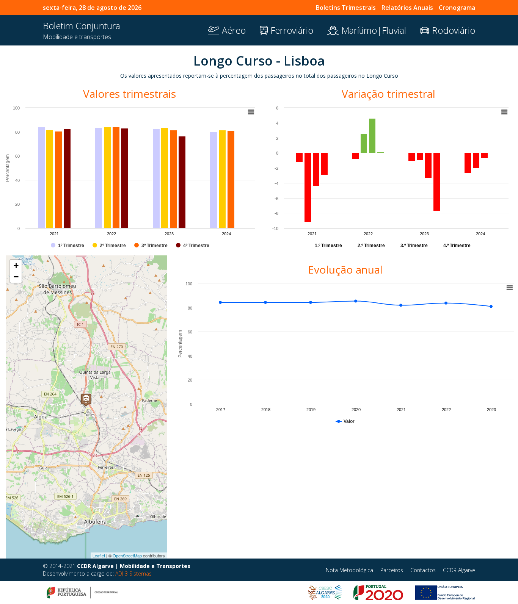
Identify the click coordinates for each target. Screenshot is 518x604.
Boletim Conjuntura (81, 25)
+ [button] (16, 265)
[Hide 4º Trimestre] (192, 245)
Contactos (423, 570)
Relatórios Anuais (407, 7)
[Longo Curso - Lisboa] (86, 399)
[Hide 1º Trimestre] (67, 245)
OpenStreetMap (127, 555)
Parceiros (391, 570)
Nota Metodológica (349, 570)
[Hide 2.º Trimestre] (371, 245)
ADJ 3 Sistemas (133, 573)
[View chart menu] (504, 112)
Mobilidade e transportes (77, 37)
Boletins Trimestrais (346, 7)
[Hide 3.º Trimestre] (414, 245)
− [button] (16, 277)
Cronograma (457, 7)
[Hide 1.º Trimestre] (328, 245)
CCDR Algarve (459, 570)
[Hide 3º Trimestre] (151, 245)
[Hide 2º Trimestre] (109, 245)
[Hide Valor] (345, 421)
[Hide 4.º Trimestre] (457, 245)
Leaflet (99, 555)
